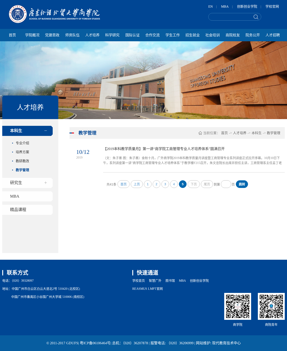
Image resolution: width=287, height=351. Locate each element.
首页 (12, 35)
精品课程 (18, 209)
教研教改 (22, 161)
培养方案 (22, 152)
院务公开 (253, 35)
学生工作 (172, 35)
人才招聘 (272, 35)
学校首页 (138, 280)
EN (210, 6)
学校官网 (272, 6)
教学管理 (22, 170)
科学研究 (112, 35)
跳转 (242, 184)
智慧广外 (155, 280)
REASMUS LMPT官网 (147, 288)
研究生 (16, 183)
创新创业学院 (247, 6)
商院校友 (233, 35)
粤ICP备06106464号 (95, 343)
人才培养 (92, 35)
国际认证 (132, 35)
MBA (225, 6)
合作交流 (152, 35)
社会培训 (212, 35)
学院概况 (32, 35)
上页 (137, 184)
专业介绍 (22, 143)
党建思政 (52, 35)
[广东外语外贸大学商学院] (54, 14)
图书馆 (170, 280)
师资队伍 (72, 35)
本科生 (16, 131)
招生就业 (192, 35)
